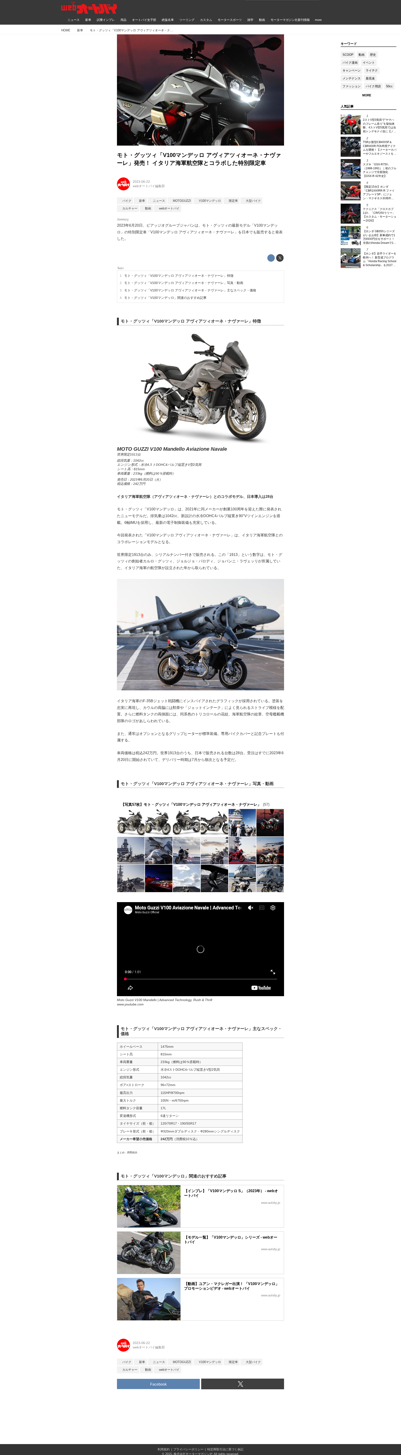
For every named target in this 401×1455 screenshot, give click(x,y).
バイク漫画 (350, 62)
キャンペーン (352, 70)
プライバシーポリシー (188, 1449)
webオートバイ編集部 (149, 186)
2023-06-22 (141, 181)
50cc (389, 86)
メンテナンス (352, 78)
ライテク (372, 70)
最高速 (370, 78)
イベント (369, 62)
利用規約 (164, 1449)
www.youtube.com (130, 1004)
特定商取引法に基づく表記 (225, 1449)
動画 (362, 54)
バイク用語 (373, 86)
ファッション (352, 86)
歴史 (373, 54)
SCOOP (348, 54)
